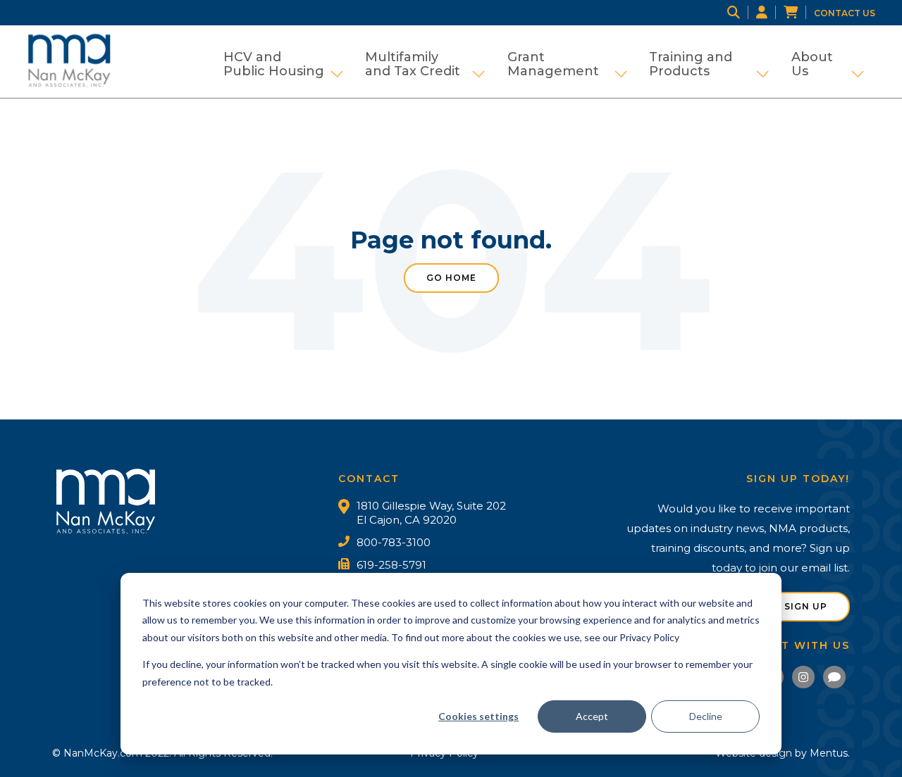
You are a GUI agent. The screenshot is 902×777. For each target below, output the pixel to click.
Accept (592, 716)
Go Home (451, 277)
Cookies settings (478, 716)
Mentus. (830, 753)
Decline (705, 716)
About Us (828, 64)
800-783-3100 (394, 542)
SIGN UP (805, 606)
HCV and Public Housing (283, 64)
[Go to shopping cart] (799, 13)
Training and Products (709, 64)
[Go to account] (770, 13)
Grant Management (567, 64)
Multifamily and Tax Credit (425, 64)
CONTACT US (844, 13)
